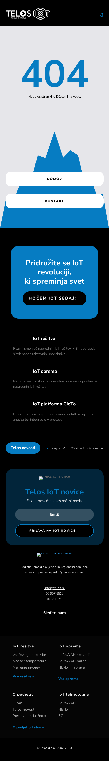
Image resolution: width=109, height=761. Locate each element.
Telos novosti (24, 709)
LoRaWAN (67, 703)
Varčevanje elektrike (29, 654)
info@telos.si (54, 588)
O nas (18, 703)
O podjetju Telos (27, 727)
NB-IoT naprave (71, 667)
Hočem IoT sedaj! (52, 298)
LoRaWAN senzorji (74, 654)
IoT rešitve (44, 338)
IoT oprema (45, 371)
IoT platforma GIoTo (54, 404)
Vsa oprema (68, 678)
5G (60, 715)
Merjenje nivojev (26, 667)
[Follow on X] (49, 623)
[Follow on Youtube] (70, 623)
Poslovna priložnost (30, 715)
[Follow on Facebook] (39, 623)
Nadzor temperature (29, 661)
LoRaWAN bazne (72, 661)
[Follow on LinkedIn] (60, 623)
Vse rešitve (22, 676)
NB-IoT (64, 709)
